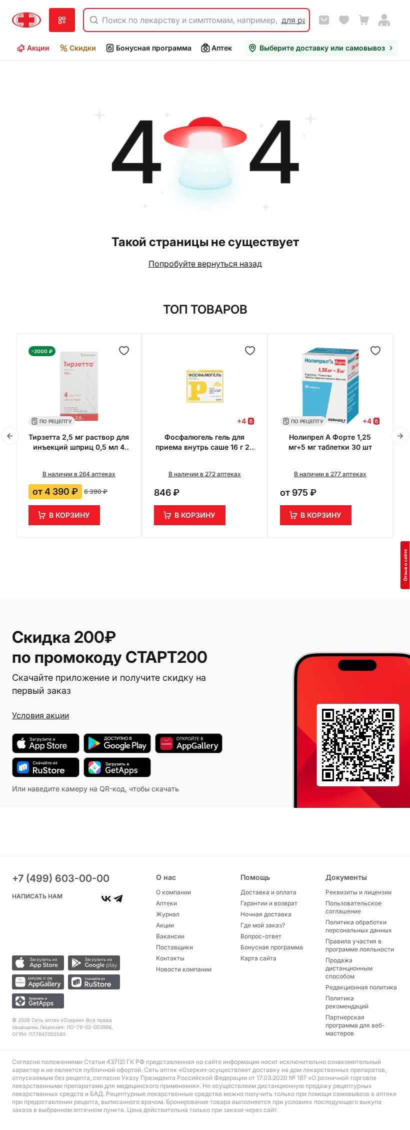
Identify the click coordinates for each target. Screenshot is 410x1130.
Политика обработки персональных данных (359, 926)
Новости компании (184, 969)
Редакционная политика (361, 987)
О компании (173, 892)
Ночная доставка (266, 914)
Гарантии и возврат (269, 903)
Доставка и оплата (268, 892)
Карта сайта (258, 958)
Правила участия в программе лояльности (360, 945)
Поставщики (174, 947)
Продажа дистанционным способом (349, 968)
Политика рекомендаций (347, 1002)
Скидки (83, 48)
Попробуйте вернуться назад (205, 264)
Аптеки (224, 48)
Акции (38, 48)
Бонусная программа (154, 48)
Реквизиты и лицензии (359, 892)
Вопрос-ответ (261, 936)
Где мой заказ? (262, 925)
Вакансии (170, 936)
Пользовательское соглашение (354, 907)
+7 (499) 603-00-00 (61, 878)
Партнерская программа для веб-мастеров (355, 1025)
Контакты (170, 958)
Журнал (168, 914)
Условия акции (40, 715)
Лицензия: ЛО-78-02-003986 (76, 1027)
